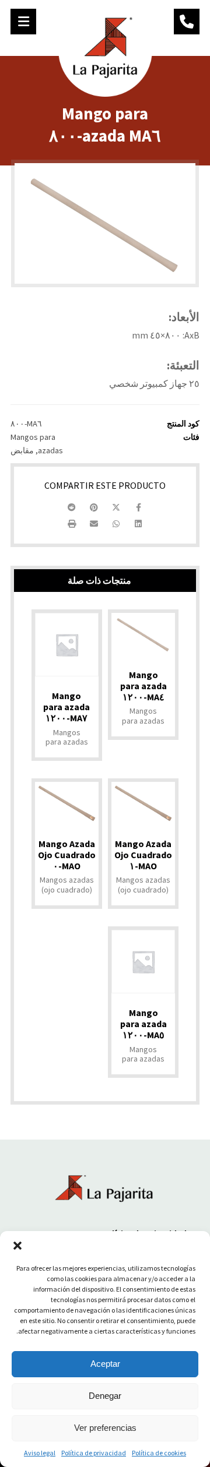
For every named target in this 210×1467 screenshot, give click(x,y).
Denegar (105, 1396)
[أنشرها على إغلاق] (116, 507)
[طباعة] (72, 524)
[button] (17, 1245)
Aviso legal (39, 1452)
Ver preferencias (105, 1428)
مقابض (22, 450)
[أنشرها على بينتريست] (94, 507)
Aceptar (105, 1364)
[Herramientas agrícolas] (105, 50)
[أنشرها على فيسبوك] (138, 507)
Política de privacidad (93, 1452)
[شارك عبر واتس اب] (116, 524)
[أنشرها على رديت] (72, 507)
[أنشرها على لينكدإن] (138, 524)
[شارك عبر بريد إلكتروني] (94, 524)
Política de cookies (159, 1452)
